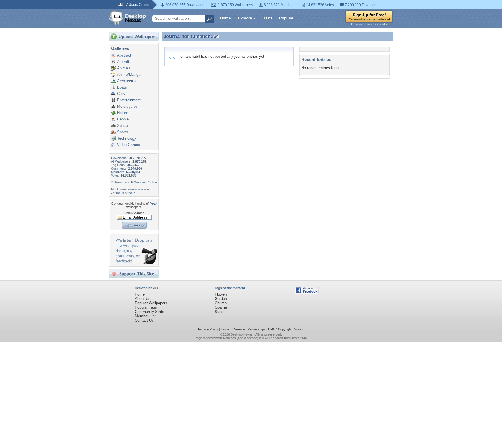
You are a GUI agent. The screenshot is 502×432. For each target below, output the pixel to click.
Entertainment (129, 100)
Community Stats (149, 311)
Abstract (124, 55)
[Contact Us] (135, 263)
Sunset (221, 311)
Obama (221, 307)
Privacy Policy (208, 329)
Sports (122, 132)
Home (225, 18)
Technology (126, 138)
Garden (221, 298)
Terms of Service (233, 329)
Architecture (127, 81)
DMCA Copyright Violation (286, 329)
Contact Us (144, 320)
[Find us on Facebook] (307, 292)
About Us (142, 298)
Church (221, 303)
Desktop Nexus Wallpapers (127, 18)
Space (122, 125)
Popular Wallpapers (151, 303)
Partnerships (257, 329)
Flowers (221, 294)
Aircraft (123, 62)
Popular (286, 18)
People (123, 119)
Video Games (128, 145)
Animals (124, 68)
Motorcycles (127, 106)
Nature (122, 113)
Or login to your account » (369, 24)
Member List (145, 316)
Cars (121, 93)
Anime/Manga (128, 74)
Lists (268, 18)
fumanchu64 (205, 36)
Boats (122, 87)
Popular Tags (146, 307)
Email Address (134, 213)
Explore (245, 18)
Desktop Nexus (242, 334)
